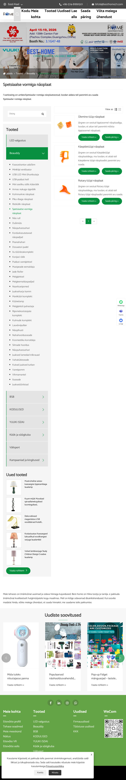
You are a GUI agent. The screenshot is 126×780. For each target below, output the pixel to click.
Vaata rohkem (17, 571)
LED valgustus (18, 141)
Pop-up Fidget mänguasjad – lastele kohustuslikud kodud (103, 676)
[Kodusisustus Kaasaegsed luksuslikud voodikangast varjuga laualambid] (13, 540)
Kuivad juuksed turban (23, 365)
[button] (6, 658)
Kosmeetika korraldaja (23, 340)
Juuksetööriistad (20, 385)
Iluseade (16, 380)
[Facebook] (50, 703)
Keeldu (40, 772)
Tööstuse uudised (83, 726)
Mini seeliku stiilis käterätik (25, 184)
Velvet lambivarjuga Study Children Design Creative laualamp (36, 554)
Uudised (64, 11)
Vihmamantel (19, 375)
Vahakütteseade (20, 360)
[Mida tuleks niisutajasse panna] (21, 645)
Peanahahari (18, 242)
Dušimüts (17, 223)
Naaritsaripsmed (20, 287)
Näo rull (16, 218)
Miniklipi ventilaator (22, 170)
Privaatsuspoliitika (55, 766)
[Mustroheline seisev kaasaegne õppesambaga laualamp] (13, 487)
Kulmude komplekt (22, 320)
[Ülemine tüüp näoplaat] (64, 125)
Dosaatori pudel (20, 247)
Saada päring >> (112, 137)
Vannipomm (18, 370)
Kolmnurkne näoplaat (23, 194)
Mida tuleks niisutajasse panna (18, 676)
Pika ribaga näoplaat (22, 199)
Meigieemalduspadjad (23, 282)
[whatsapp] (75, 703)
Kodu (25, 11)
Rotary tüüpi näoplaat (90, 180)
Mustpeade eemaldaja (23, 267)
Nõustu (55, 772)
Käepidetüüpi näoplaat (91, 146)
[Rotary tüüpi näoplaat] (64, 189)
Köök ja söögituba (20, 435)
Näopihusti (17, 330)
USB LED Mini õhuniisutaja (25, 175)
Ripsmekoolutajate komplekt (21, 313)
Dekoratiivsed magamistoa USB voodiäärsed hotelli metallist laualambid (33, 519)
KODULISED (17, 410)
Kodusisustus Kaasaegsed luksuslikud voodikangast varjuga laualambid (36, 536)
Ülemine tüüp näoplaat (91, 117)
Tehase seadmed (13, 726)
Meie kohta (35, 14)
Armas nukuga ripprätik (24, 189)
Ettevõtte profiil (12, 721)
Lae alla (74, 14)
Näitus (7, 736)
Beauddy (30, 73)
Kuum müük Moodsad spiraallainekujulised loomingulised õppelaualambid (34, 501)
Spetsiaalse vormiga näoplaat (53, 73)
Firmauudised (81, 721)
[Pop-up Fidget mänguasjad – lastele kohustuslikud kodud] (105, 645)
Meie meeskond (12, 731)
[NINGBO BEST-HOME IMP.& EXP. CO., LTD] (8, 14)
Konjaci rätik (18, 257)
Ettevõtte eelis (11, 746)
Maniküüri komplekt (22, 296)
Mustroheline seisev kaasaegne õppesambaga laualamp (36, 484)
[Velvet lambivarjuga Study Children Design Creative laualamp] (13, 557)
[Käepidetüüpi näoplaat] (64, 155)
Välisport (15, 447)
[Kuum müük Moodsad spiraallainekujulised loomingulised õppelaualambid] (13, 505)
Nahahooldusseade (22, 335)
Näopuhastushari (21, 228)
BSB (12, 397)
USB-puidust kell (20, 179)
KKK (75, 731)
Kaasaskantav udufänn (23, 165)
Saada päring (86, 14)
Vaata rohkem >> (89, 137)
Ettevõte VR (10, 741)
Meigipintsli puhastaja (23, 306)
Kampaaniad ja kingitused (24, 460)
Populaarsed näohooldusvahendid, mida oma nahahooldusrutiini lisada (61, 676)
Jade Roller (17, 272)
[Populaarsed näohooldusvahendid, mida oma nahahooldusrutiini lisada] (63, 645)
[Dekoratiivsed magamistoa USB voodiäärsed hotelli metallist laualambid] (13, 522)
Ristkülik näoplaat (21, 204)
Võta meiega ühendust (106, 14)
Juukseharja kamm (21, 291)
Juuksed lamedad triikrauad (25, 355)
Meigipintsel (18, 277)
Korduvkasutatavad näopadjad (22, 235)
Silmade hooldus (20, 345)
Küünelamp (18, 301)
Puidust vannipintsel (22, 262)
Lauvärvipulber (19, 325)
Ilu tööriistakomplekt (22, 252)
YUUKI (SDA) (17, 422)
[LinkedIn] (59, 703)
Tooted (50, 11)
